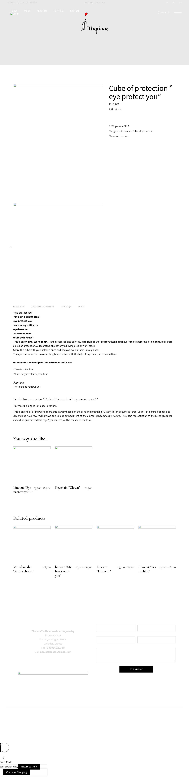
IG (174, 3)
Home (13, 11)
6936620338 (31, 2)
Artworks (126, 131)
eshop (27, 11)
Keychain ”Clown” (67, 487)
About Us (42, 11)
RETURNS (94, 721)
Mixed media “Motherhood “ (23, 569)
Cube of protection (142, 131)
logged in (32, 405)
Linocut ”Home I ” (104, 569)
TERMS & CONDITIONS (94, 716)
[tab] (18, 307)
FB (180, 3)
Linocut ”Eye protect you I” (23, 489)
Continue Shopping (16, 772)
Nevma (127, 737)
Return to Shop (29, 766)
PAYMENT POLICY (94, 726)
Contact (74, 11)
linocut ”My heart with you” (63, 571)
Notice (81, 307)
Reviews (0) (66, 307)
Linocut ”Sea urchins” (147, 569)
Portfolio (58, 11)
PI (167, 3)
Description (18, 307)
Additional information (42, 307)
